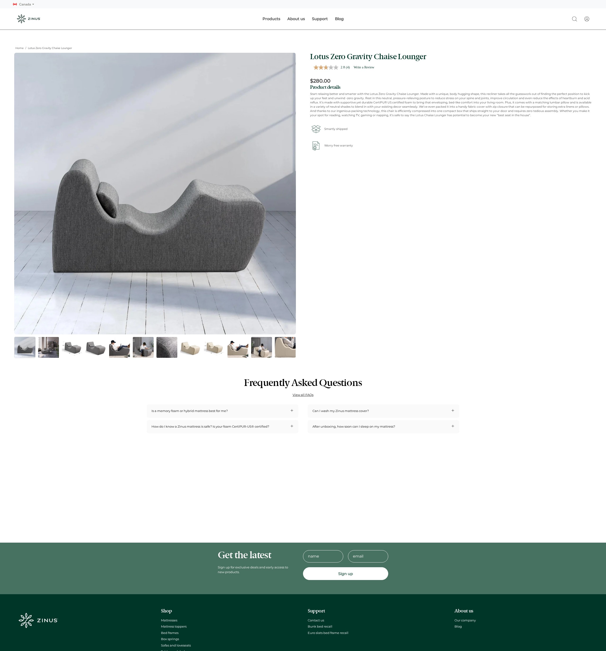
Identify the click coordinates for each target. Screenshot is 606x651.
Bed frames (169, 633)
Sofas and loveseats (176, 645)
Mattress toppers (174, 627)
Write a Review (364, 67)
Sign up (345, 573)
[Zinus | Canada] (28, 19)
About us (463, 610)
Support (316, 610)
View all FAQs (303, 395)
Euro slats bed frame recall (328, 633)
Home (19, 48)
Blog (458, 627)
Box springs (170, 639)
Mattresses (169, 620)
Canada (26, 4)
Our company (465, 620)
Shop (166, 610)
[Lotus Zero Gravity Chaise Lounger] (25, 347)
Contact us (316, 620)
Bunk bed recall (320, 627)
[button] (574, 19)
